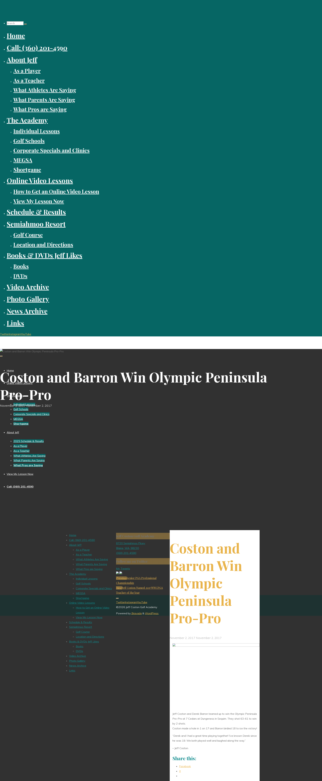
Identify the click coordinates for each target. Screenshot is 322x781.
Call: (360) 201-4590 (82, 540)
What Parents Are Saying (91, 564)
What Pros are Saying (89, 569)
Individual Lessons (87, 578)
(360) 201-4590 (126, 553)
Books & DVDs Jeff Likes (84, 641)
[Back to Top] (117, 598)
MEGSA (80, 593)
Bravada (136, 613)
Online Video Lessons (82, 602)
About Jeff (75, 545)
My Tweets (123, 568)
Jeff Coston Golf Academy (21, 339)
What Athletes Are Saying (92, 559)
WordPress (151, 613)
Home (72, 535)
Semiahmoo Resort (80, 627)
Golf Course (83, 631)
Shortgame (82, 598)
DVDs (79, 651)
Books (79, 646)
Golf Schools (83, 583)
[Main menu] (1, 356)
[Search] (25, 24)
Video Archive (77, 656)
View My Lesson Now (89, 617)
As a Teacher (84, 554)
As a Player (83, 549)
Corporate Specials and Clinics (94, 588)
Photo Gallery (77, 660)
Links (72, 670)
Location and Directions (90, 636)
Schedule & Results (80, 622)
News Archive (77, 665)
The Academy (77, 574)
